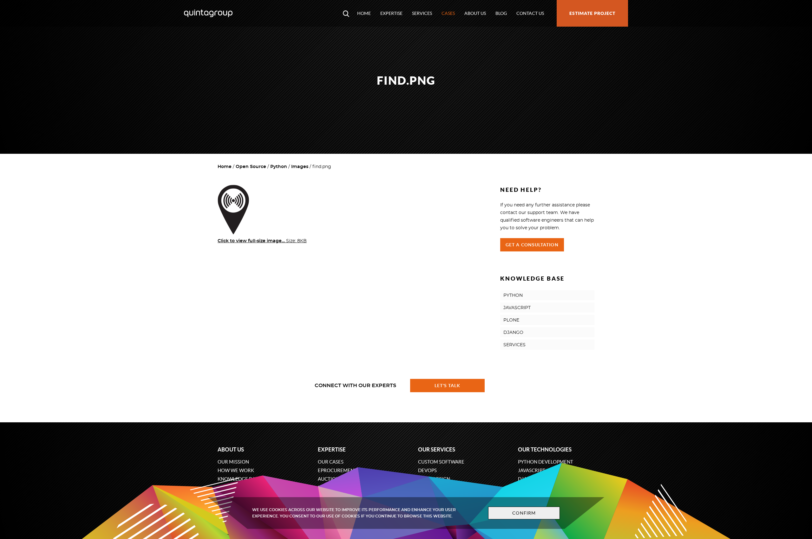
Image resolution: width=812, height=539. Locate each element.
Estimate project (592, 13)
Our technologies (545, 449)
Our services (436, 449)
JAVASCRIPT (517, 308)
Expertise (391, 13)
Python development (545, 461)
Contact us (530, 13)
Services (422, 13)
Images (299, 167)
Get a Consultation (532, 244)
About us (475, 13)
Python (278, 167)
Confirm (524, 513)
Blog (501, 13)
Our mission (233, 461)
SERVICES (514, 345)
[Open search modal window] (346, 13)
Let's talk (448, 385)
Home (364, 13)
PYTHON (513, 295)
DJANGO (513, 332)
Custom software (441, 461)
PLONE (511, 320)
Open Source (251, 167)
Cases (448, 13)
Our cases (331, 461)
